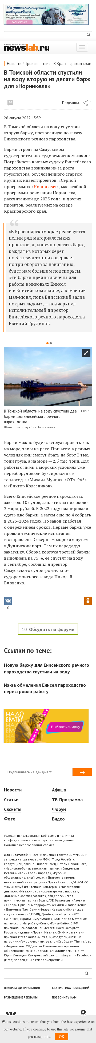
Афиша (59, 790)
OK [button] (61, 1036)
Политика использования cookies (29, 845)
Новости (14, 63)
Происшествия (37, 63)
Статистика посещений (70, 988)
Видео (58, 819)
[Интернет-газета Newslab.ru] (26, 47)
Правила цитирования (22, 988)
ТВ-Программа (67, 800)
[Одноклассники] (85, 1014)
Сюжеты (12, 809)
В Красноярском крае (72, 63)
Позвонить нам (64, 997)
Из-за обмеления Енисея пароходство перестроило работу (45, 688)
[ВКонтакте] (41, 1014)
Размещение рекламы (21, 997)
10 (10, 102)
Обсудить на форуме (51, 629)
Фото (9, 819)
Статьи (11, 800)
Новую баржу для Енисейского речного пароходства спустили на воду (46, 668)
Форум (59, 809)
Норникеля (45, 186)
